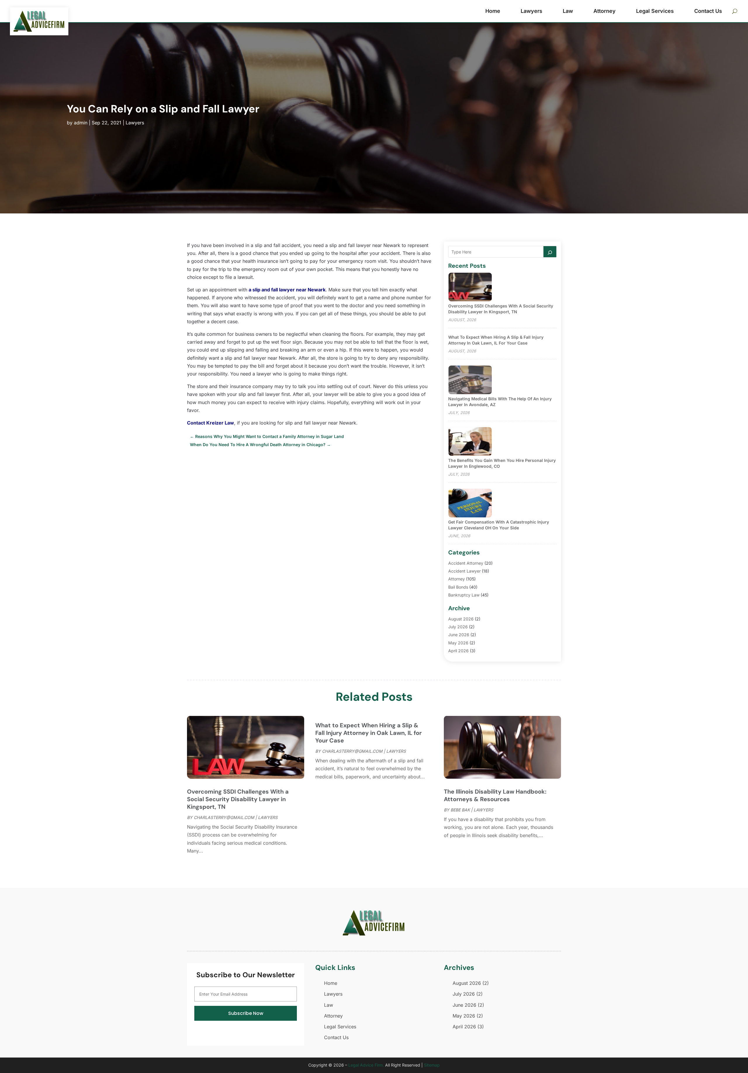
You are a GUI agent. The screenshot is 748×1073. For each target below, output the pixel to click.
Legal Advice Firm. (366, 1064)
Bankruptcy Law (463, 594)
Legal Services (655, 11)
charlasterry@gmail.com (224, 817)
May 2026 (458, 642)
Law (568, 11)
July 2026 (458, 626)
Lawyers (531, 11)
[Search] (550, 252)
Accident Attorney (465, 563)
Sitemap (432, 1064)
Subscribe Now (245, 1013)
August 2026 (461, 618)
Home (492, 11)
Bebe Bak (460, 809)
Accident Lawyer (464, 570)
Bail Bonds (458, 587)
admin (80, 123)
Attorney (604, 11)
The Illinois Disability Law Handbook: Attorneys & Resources (495, 795)
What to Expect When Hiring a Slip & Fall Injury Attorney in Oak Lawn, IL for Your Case (368, 732)
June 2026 (458, 634)
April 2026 (458, 650)
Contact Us (708, 11)
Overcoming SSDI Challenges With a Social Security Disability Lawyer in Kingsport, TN (238, 799)
